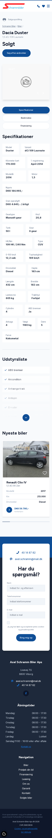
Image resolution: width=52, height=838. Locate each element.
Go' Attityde (26, 832)
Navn (9, 583)
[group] (26, 82)
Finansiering (26, 126)
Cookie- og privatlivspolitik (26, 828)
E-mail (9, 610)
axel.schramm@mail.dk (28, 559)
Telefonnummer (14, 596)
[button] (38, 93)
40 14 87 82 (28, 552)
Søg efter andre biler (16, 53)
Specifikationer (26, 110)
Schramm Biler (9, 26)
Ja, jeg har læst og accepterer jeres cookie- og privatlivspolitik (26, 628)
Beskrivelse (26, 118)
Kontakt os (26, 746)
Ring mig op (26, 637)
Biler (20, 26)
